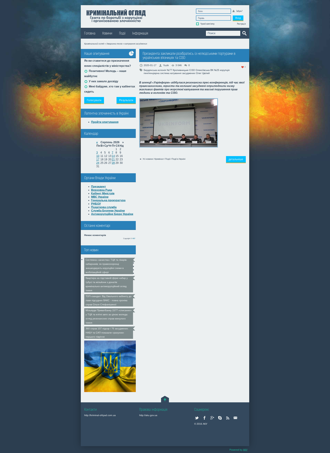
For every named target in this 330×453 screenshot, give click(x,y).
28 (113, 162)
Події (122, 33)
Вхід (238, 17)
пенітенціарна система (156, 73)
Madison (116, 16)
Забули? (239, 11)
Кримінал (159, 159)
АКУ (133, 238)
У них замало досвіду (103, 81)
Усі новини (148, 159)
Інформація (140, 33)
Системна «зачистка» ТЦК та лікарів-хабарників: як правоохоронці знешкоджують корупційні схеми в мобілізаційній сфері (106, 266)
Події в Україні (178, 159)
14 (113, 156)
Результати (126, 100)
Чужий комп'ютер (207, 23)
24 (97, 162)
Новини (107, 33)
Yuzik (166, 65)
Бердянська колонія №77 (158, 70)
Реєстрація (241, 23)
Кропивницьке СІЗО (184, 70)
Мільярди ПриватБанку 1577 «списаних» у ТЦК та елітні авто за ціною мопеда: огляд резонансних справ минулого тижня (109, 316)
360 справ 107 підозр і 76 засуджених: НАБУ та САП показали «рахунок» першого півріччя (107, 332)
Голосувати (94, 100)
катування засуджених (182, 73)
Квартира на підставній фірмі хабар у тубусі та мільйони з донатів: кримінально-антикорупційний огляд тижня (107, 284)
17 (97, 159)
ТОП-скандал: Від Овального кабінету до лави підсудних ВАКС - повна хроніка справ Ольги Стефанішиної (108, 300)
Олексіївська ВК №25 (207, 70)
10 (97, 156)
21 (113, 159)
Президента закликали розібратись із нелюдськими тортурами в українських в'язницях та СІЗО (189, 55)
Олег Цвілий (203, 73)
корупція (225, 70)
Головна (89, 33)
